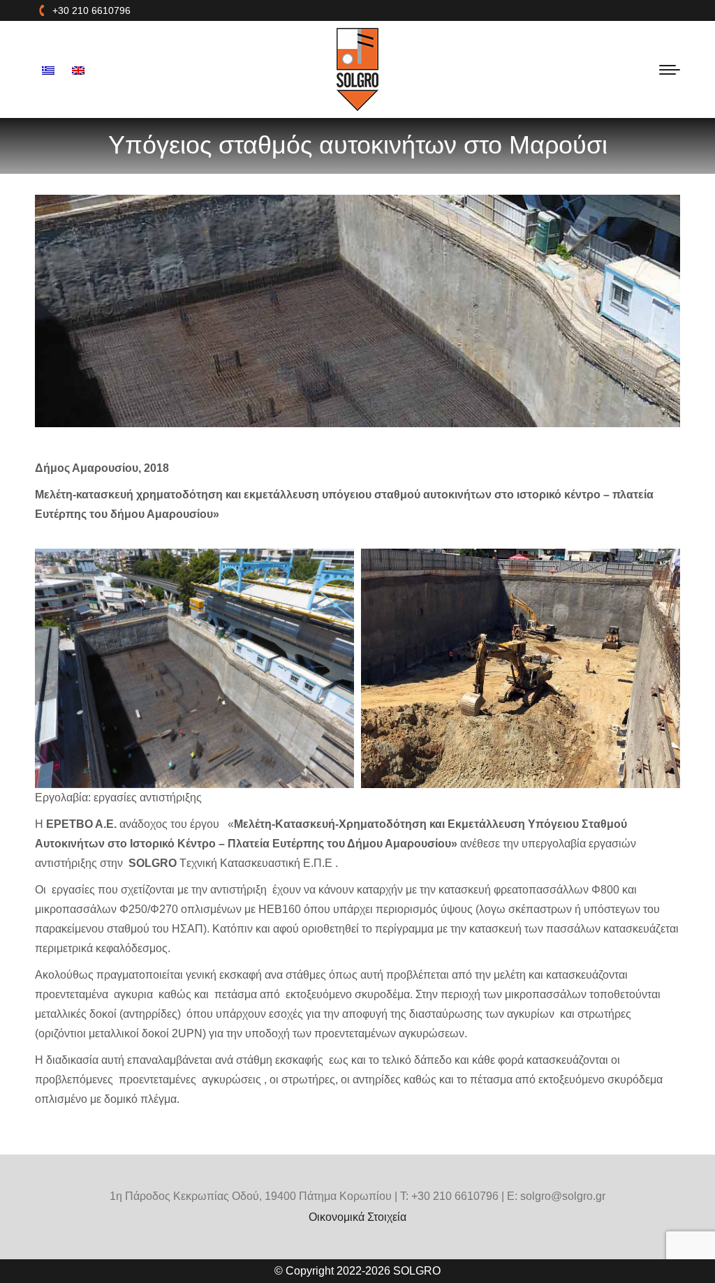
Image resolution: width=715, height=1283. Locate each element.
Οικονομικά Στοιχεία (357, 1217)
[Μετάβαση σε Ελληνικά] (50, 70)
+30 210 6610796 (91, 10)
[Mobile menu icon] (669, 70)
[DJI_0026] (194, 668)
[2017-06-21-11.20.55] (520, 668)
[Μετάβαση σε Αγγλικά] (80, 70)
